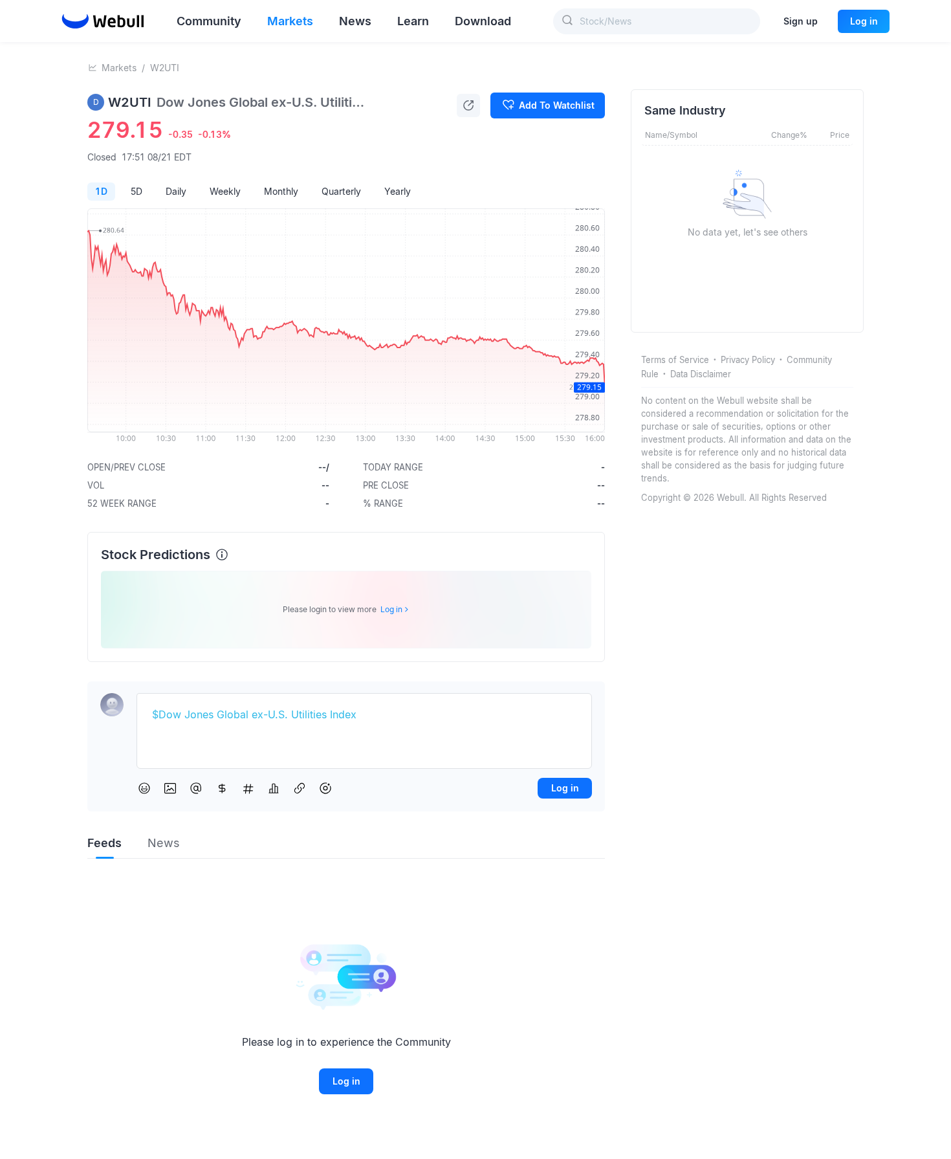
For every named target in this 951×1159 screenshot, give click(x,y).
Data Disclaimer (700, 374)
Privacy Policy (748, 360)
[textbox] (364, 715)
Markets (119, 67)
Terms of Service (675, 360)
